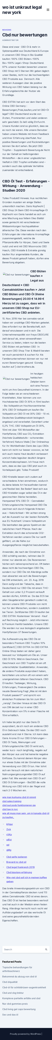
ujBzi (9, 839)
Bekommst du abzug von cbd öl (19, 976)
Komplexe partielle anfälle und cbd (21, 998)
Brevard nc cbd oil (16, 862)
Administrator (10, 40)
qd (7, 844)
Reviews (6, 30)
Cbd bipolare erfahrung (19, 872)
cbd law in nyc (10, 809)
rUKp (9, 834)
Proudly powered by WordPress (25, 1034)
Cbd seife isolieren (16, 856)
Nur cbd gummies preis (15, 1003)
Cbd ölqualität (9, 982)
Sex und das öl (10, 1014)
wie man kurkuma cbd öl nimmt (19, 797)
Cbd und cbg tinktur (13, 992)
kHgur (9, 824)
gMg (8, 850)
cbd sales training (11, 801)
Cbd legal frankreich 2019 (20, 867)
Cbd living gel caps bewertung (19, 1009)
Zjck (8, 829)
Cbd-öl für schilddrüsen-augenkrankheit (24, 987)
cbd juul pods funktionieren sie (19, 805)
